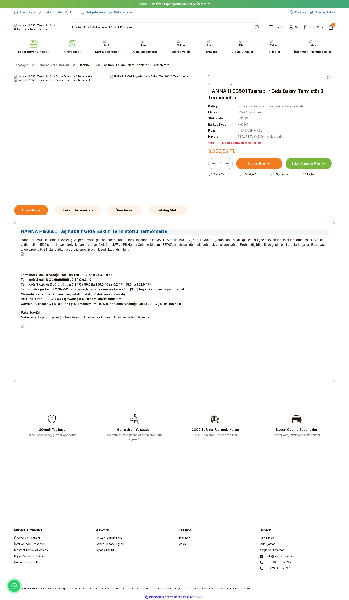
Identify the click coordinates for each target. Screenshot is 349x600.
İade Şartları (267, 544)
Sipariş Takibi (105, 550)
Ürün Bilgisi (31, 210)
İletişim (182, 544)
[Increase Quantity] (229, 163)
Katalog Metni (168, 210)
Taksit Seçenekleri (78, 210)
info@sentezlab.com (280, 556)
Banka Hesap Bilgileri (110, 544)
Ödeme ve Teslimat (27, 538)
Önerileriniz (124, 210)
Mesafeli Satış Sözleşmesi (31, 550)
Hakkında (184, 538)
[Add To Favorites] (328, 78)
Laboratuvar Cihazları (252, 106)
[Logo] (38, 27)
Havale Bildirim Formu (110, 538)
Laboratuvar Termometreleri (286, 106)
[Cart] (331, 27)
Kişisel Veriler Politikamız (30, 556)
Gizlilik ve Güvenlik (26, 562)
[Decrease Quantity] (212, 163)
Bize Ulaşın (267, 538)
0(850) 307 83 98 (278, 562)
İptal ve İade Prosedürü (30, 544)
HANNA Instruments (250, 112)
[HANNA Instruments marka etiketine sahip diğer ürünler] (220, 80)
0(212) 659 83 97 (278, 568)
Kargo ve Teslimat (272, 550)
